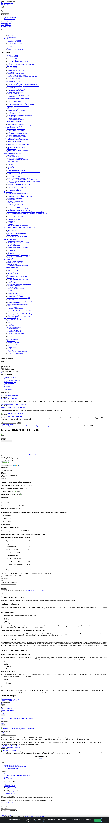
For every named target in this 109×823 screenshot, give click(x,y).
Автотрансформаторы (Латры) (16, 219)
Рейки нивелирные (13, 321)
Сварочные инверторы (14, 295)
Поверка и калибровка (14, 40)
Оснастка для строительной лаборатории (19, 354)
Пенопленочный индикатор (15, 238)
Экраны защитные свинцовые (16, 99)
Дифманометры (12, 287)
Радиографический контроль (12, 81)
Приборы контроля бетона (15, 268)
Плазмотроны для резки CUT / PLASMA (19, 313)
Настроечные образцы (13, 112)
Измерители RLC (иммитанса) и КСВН (18, 178)
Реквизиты (10, 35)
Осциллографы (11, 182)
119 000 (3, 734)
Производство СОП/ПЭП (14, 43)
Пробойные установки (14, 162)
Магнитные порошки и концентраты (18, 139)
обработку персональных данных (34, 590)
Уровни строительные (13, 334)
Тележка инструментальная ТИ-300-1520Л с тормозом (16, 720)
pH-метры (10, 350)
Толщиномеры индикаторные (16, 70)
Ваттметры (10, 166)
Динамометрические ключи (15, 288)
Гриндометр (10, 252)
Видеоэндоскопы (12, 66)
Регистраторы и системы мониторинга (18, 281)
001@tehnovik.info (6, 26)
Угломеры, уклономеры (14, 338)
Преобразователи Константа (15, 130)
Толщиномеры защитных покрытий (17, 247)
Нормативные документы (11, 774)
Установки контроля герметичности (17, 236)
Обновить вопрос (6, 587)
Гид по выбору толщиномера (9, 398)
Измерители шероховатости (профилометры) (20, 64)
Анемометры (11, 272)
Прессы (9, 348)
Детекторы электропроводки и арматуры (19, 228)
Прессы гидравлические (14, 190)
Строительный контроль (11, 267)
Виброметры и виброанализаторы (17, 276)
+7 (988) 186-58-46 (10, 788)
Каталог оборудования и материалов (13, 426)
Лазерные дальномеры (14, 327)
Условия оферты (9, 778)
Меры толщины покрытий (15, 132)
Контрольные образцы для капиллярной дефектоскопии (23, 126)
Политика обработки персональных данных (17, 775)
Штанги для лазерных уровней (16, 333)
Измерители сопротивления (15, 158)
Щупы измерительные (14, 79)
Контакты (7, 44)
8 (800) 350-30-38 (6, 25)
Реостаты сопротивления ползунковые (18, 184)
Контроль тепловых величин (15, 201)
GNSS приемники (12, 339)
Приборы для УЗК (9, 107)
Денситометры (11, 96)
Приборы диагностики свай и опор (17, 279)
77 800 (3, 724)
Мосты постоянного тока (14, 169)
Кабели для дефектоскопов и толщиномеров (20, 115)
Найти (19, 422)
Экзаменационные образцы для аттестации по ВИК (22, 76)
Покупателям (8, 46)
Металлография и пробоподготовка (17, 225)
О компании (7, 34)
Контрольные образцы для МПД (16, 147)
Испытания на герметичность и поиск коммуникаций (19, 227)
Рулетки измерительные (14, 330)
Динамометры (11, 275)
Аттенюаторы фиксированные (16, 175)
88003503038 (8, 784)
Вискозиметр (11, 250)
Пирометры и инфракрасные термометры (19, 196)
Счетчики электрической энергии (17, 185)
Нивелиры (10, 325)
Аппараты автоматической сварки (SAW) (19, 301)
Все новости (4, 421)
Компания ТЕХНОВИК (8, 802)
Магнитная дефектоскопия (12, 138)
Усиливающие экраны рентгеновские (18, 98)
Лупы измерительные (13, 67)
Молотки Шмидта (12, 273)
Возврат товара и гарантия (15, 49)
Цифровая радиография (14, 101)
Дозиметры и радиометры (15, 92)
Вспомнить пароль (9, 19)
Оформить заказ (5, 4)
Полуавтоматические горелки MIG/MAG (19, 310)
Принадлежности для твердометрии (17, 265)
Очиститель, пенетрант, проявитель (17, 122)
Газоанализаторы (12, 224)
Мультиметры (11, 155)
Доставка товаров (12, 48)
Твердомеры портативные (15, 261)
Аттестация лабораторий (14, 41)
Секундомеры (11, 347)
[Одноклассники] (17, 465)
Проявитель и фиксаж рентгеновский (18, 95)
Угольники (10, 69)
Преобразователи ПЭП (14, 113)
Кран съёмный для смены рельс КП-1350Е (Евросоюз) (16, 729)
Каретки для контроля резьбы (16, 135)
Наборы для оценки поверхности (17, 258)
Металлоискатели (12, 230)
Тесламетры (10, 152)
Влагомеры (10, 278)
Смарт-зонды (11, 202)
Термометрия (8, 192)
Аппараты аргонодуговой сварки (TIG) (18, 298)
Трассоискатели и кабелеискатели (17, 233)
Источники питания (13, 156)
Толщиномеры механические (15, 241)
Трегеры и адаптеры (13, 342)
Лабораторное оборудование (12, 344)
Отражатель (10, 336)
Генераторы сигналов (13, 176)
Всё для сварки (8, 290)
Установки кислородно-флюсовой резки (19, 316)
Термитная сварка (12, 293)
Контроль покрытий (10, 239)
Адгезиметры (11, 244)
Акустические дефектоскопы (15, 119)
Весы (9, 345)
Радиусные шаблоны (13, 78)
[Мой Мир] (19, 465)
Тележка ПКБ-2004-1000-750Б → (10, 747)
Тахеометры (11, 341)
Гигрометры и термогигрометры (16, 195)
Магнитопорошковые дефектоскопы (18, 144)
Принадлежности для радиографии (17, 89)
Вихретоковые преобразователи (16, 136)
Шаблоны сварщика (13, 60)
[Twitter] (15, 465)
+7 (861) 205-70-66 (9, 786)
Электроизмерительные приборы (13, 153)
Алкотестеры (11, 222)
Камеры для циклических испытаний (18, 256)
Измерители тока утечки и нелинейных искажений (22, 179)
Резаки (9, 305)
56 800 (3, 715)
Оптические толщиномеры (15, 218)
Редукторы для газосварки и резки (17, 304)
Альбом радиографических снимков (18, 106)
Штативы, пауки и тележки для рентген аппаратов (22, 84)
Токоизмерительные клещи (15, 161)
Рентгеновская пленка (13, 93)
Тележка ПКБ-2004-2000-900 (9, 700)
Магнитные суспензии (14, 141)
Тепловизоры (11, 199)
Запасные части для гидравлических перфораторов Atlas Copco (25, 212)
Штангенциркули (12, 56)
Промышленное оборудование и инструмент (17, 205)
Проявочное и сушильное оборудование (19, 103)
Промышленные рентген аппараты (17, 83)
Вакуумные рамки (12, 235)
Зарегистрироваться (10, 17)
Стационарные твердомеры (15, 262)
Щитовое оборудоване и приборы (17, 187)
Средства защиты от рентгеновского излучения (21, 104)
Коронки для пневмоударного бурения (18, 210)
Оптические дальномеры (14, 331)
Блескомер (10, 253)
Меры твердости (12, 264)
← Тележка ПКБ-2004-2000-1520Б (11, 745)
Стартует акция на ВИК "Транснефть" (12, 416)
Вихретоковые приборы (11, 127)
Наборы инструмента (13, 207)
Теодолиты (10, 322)
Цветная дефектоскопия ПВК (12, 121)
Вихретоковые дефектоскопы (16, 129)
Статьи (6, 777)
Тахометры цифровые (13, 285)
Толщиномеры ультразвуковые (16, 110)
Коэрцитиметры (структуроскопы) (17, 150)
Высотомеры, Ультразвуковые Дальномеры (19, 284)
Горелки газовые (12, 307)
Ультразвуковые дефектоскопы (16, 109)
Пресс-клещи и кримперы (15, 189)
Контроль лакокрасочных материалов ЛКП (20, 242)
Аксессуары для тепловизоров (16, 204)
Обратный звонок (6, 23)
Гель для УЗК (11, 116)
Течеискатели (11, 232)
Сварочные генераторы (14, 302)
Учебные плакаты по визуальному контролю (20, 75)
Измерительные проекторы (15, 216)
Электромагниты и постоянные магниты (19, 146)
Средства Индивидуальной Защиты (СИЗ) (19, 315)
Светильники (11, 221)
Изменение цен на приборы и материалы (13, 407)
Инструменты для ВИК (11, 55)
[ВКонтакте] (13, 465)
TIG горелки (11, 311)
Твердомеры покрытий (14, 245)
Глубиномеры (11, 72)
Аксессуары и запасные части (16, 291)
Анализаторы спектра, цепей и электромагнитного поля (23, 172)
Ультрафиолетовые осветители (16, 124)
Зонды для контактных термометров (18, 193)
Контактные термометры (14, 198)
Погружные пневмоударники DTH (17, 209)
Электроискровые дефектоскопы (17, 248)
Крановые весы (12, 282)
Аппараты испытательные (15, 173)
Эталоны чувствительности (15, 90)
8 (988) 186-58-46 (9, 791)
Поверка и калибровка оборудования (15, 766)
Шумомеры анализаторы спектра (17, 351)
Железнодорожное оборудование (63, 426)
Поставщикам (11, 37)
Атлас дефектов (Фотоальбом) (16, 73)
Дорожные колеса (12, 328)
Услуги (6, 38)
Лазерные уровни (12, 270)
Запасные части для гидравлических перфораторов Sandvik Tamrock (27, 213)
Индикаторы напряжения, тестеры (17, 159)
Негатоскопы (11, 87)
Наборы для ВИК (12, 58)
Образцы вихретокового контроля (17, 133)
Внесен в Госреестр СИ (10, 371)
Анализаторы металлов (14, 215)
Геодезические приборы (11, 318)
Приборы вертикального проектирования (19, 324)
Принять (97, 820)
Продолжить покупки (7, 3)
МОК (5, 368)
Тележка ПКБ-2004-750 (7, 710)
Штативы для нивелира (14, 319)
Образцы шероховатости (14, 63)
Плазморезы (11, 299)
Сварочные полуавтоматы (15, 296)
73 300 (3, 705)
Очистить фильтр (6, 373)
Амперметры (11, 164)
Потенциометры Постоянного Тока (17, 170)
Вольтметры (11, 167)
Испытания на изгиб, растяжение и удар (19, 255)
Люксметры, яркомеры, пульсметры (17, 61)
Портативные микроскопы (15, 353)
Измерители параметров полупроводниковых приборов (23, 181)
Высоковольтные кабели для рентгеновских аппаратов (23, 86)
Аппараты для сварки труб (15, 308)
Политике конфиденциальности (44, 821)
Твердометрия (8, 259)
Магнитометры (11, 149)
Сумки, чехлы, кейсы (13, 118)
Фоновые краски (12, 142)
